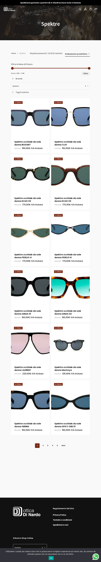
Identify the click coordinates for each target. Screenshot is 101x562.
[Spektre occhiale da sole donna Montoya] (70, 343)
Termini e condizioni (62, 519)
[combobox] (77, 54)
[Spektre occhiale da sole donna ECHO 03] (70, 174)
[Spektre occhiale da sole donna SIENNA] (30, 399)
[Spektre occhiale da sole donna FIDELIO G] (30, 230)
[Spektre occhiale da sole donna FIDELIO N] (70, 230)
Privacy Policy (59, 514)
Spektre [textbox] (49, 86)
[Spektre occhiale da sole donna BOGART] (30, 117)
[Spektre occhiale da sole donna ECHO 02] (30, 174)
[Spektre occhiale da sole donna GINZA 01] (30, 286)
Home (13, 53)
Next (63, 445)
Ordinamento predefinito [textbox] (76, 54)
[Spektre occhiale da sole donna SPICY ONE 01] (70, 399)
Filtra (86, 73)
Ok (51, 558)
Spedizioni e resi (60, 524)
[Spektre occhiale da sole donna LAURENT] (30, 343)
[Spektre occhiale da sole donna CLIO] (70, 117)
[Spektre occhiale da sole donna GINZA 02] (70, 286)
